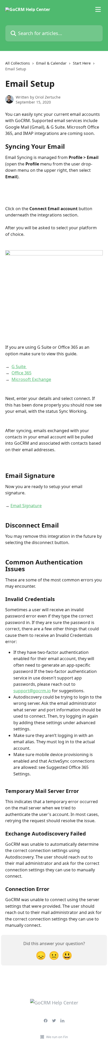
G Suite (19, 366)
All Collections (17, 63)
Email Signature (26, 505)
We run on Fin (57, 1036)
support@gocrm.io (32, 691)
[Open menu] (98, 9)
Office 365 (21, 373)
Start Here (82, 63)
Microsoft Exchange (31, 379)
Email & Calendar (51, 63)
